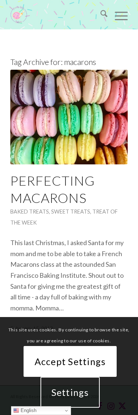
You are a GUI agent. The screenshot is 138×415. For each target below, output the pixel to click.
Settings (70, 392)
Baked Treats (29, 211)
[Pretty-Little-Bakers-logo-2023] (57, 14)
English (27, 410)
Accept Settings (70, 361)
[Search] (100, 14)
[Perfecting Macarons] (69, 117)
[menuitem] (100, 14)
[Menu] (117, 14)
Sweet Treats (70, 211)
